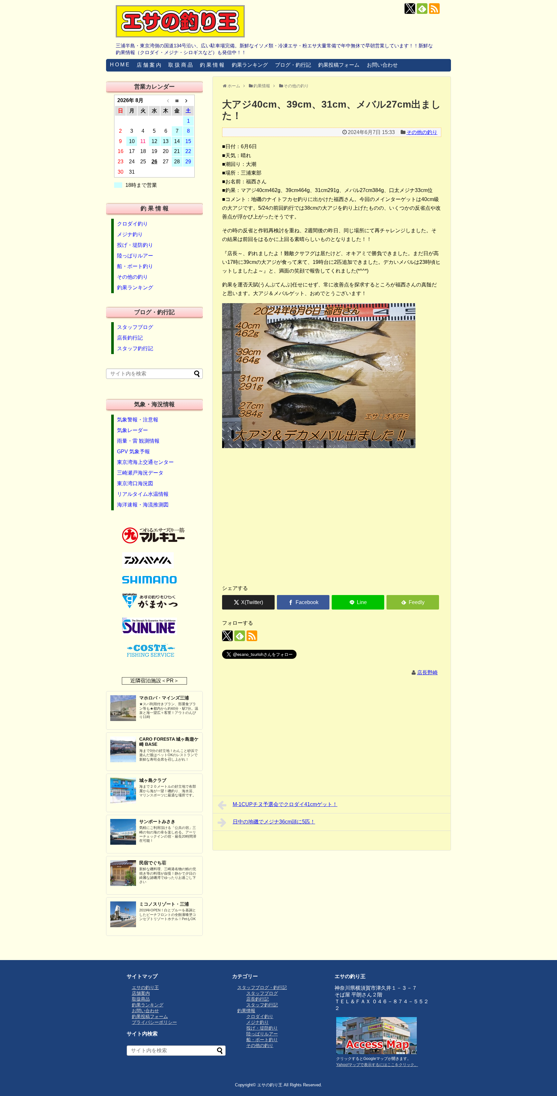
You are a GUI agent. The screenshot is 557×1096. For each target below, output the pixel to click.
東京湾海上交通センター (145, 462)
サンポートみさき (157, 821)
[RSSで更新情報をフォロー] (434, 8)
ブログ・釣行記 (293, 65)
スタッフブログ (135, 327)
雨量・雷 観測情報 (138, 441)
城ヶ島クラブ (152, 780)
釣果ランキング (250, 65)
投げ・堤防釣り (135, 245)
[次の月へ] (188, 100)
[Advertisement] (331, 529)
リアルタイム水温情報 (143, 494)
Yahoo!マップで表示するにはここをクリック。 (377, 1064)
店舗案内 (141, 993)
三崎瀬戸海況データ (140, 473)
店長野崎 (427, 672)
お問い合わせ (382, 65)
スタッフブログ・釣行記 (262, 987)
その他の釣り (421, 132)
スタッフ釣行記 (135, 348)
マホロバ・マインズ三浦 (164, 697)
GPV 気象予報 (133, 451)
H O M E (119, 64)
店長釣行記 (130, 338)
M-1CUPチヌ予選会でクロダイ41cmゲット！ (285, 804)
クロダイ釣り (132, 223)
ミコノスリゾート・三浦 (164, 904)
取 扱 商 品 (180, 65)
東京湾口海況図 (135, 483)
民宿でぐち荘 (152, 862)
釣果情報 (246, 1010)
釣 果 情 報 (212, 65)
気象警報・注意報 (137, 419)
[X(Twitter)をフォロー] (410, 8)
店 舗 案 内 (149, 65)
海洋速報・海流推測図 (143, 504)
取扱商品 (141, 999)
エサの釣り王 (145, 987)
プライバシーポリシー (154, 1022)
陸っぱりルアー (135, 255)
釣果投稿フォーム (338, 65)
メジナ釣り (130, 234)
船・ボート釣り (135, 266)
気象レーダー (132, 430)
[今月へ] (177, 100)
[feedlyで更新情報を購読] (422, 8)
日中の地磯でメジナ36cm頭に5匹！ (274, 821)
